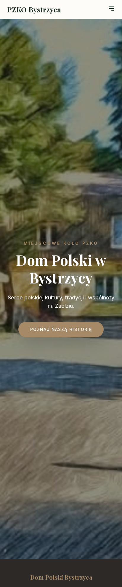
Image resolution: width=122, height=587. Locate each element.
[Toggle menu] (111, 8)
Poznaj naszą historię (61, 329)
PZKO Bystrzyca (34, 9)
